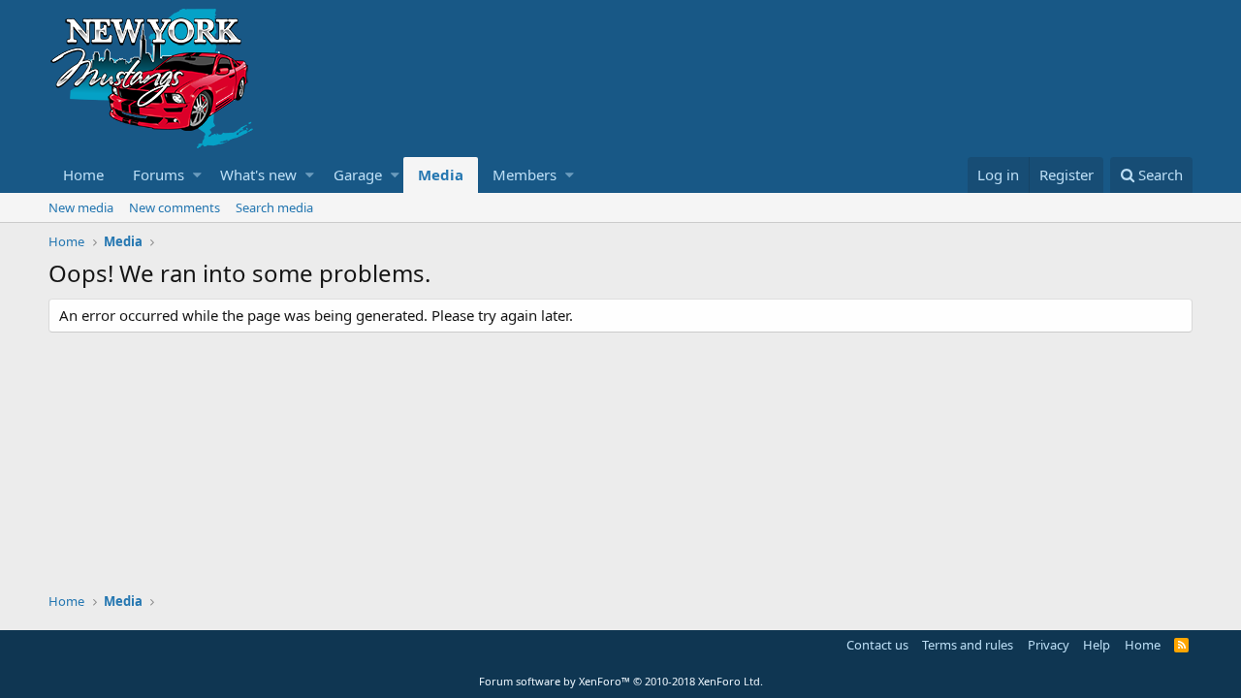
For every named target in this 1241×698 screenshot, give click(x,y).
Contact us (877, 644)
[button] (197, 175)
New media (80, 207)
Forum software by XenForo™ (621, 681)
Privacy (1048, 644)
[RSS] (1181, 644)
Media (440, 174)
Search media (274, 207)
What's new (258, 174)
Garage (358, 174)
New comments (174, 207)
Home (83, 174)
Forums (158, 174)
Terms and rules (967, 644)
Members (525, 174)
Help (1096, 644)
